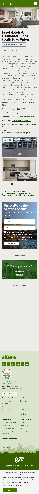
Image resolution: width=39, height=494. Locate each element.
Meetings (23, 423)
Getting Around (25, 404)
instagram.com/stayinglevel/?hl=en (19, 125)
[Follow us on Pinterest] (18, 364)
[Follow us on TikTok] (13, 364)
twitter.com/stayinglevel (22, 120)
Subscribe (11, 244)
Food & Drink (6, 404)
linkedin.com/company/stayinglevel (16, 133)
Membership (24, 431)
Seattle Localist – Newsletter (8, 432)
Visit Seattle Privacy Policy (24, 239)
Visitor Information (26, 401)
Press (21, 428)
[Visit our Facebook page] (4, 364)
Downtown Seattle (10, 50)
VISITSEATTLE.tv (7, 425)
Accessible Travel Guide (26, 408)
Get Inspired (7, 419)
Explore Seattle (8, 398)
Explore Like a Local (9, 428)
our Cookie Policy (8, 485)
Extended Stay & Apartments (14, 44)
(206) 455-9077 (18, 109)
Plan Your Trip (25, 398)
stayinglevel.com (18, 113)
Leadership (6, 442)
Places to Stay (7, 410)
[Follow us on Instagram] (8, 364)
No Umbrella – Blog (9, 423)
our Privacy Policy (22, 482)
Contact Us (11, 394)
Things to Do (6, 401)
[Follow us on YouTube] (22, 364)
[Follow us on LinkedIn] (27, 364)
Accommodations (9, 193)
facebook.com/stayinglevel (23, 117)
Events (4, 407)
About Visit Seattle (9, 439)
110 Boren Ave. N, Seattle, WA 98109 (18, 104)
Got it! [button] (10, 490)
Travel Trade (24, 425)
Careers (5, 445)
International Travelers (24, 413)
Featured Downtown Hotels (23, 195)
